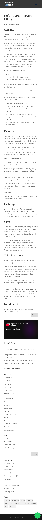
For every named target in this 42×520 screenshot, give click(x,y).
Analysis (7, 500)
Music (6, 421)
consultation (15, 500)
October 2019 (8, 378)
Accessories (8, 402)
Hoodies (7, 417)
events (6, 411)
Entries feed (8, 441)
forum (11, 503)
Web (6, 507)
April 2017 (7, 384)
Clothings (7, 405)
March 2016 (8, 390)
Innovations (18, 503)
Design (23, 500)
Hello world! (8, 346)
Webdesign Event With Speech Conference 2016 (20, 360)
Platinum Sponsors (10, 424)
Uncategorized (9, 430)
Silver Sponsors (9, 427)
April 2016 (7, 387)
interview (26, 503)
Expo (6, 503)
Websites (12, 507)
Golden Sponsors (10, 414)
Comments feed (9, 445)
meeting (33, 503)
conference (8, 408)
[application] (21, 329)
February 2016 (9, 393)
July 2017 (7, 381)
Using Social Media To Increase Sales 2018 (18, 363)
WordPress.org (9, 448)
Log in (6, 438)
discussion (30, 500)
